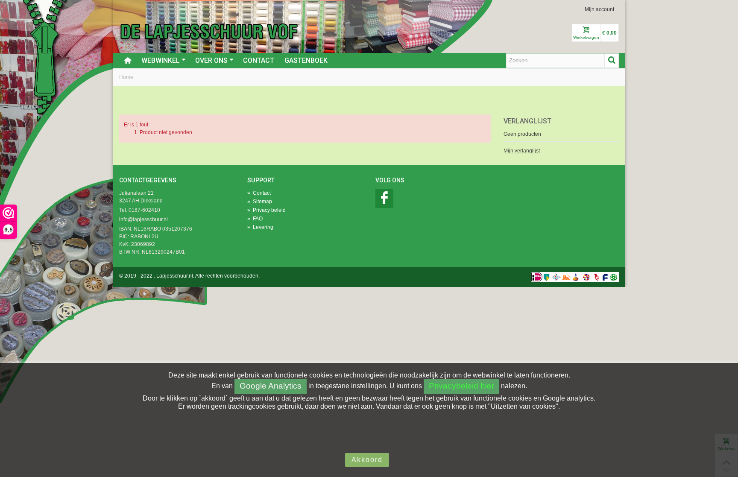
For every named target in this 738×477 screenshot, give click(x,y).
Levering (260, 227)
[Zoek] (611, 60)
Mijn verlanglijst (522, 151)
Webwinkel (160, 60)
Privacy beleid (266, 210)
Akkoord (367, 459)
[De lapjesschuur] (209, 31)
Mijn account (599, 9)
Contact (258, 60)
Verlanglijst (527, 121)
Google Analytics (271, 385)
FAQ (255, 219)
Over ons (211, 60)
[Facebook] (384, 198)
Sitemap (259, 202)
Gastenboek (306, 60)
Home (126, 77)
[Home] (127, 60)
